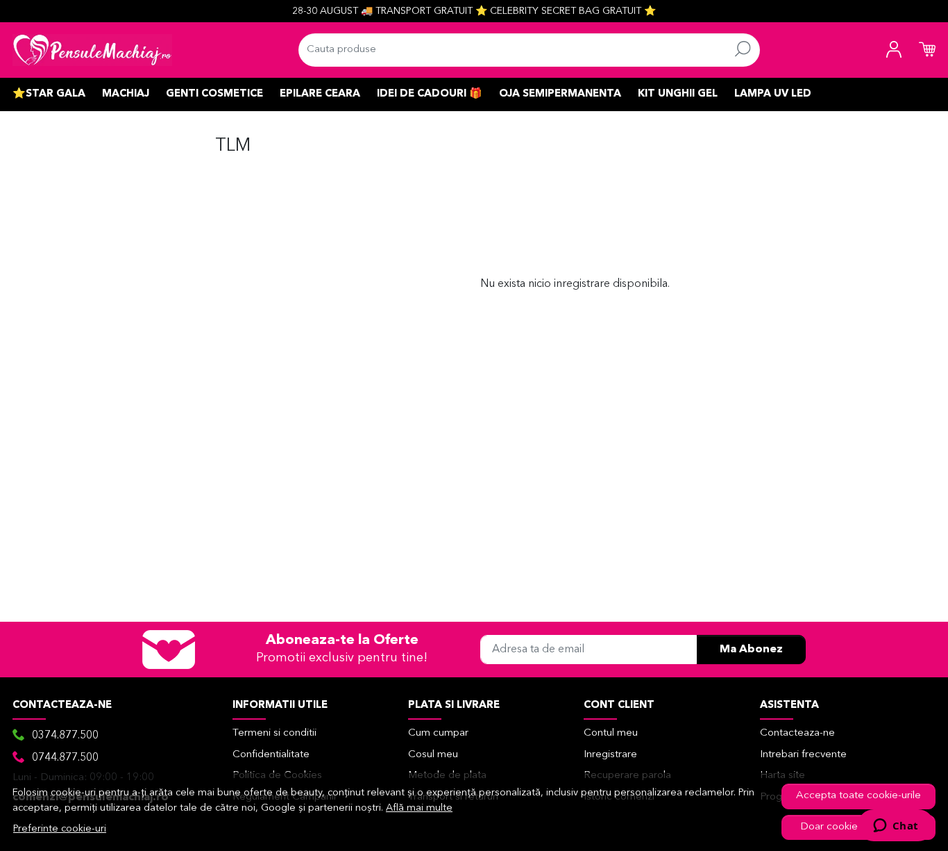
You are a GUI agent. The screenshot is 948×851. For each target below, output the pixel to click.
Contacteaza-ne (797, 733)
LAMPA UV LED (772, 94)
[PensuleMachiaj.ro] (92, 50)
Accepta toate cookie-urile (858, 796)
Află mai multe (419, 808)
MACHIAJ (125, 94)
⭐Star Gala (48, 94)
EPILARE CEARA (320, 94)
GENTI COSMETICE (214, 94)
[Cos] (927, 50)
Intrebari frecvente (803, 755)
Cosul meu (433, 755)
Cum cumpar (438, 733)
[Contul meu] (894, 50)
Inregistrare (610, 755)
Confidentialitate (271, 755)
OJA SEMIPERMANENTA (560, 94)
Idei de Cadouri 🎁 (429, 94)
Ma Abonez (751, 649)
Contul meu (611, 733)
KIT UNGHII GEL (678, 94)
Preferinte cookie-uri (59, 829)
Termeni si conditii (274, 733)
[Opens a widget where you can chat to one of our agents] (895, 826)
